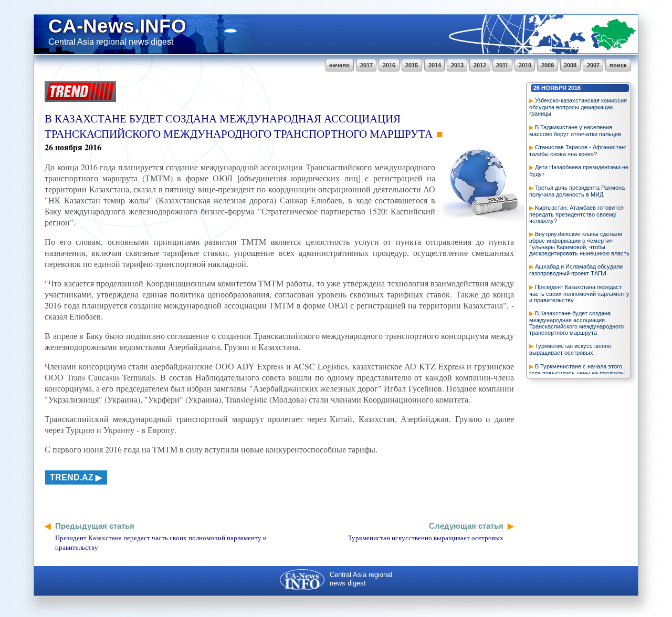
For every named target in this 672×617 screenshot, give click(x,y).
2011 (502, 65)
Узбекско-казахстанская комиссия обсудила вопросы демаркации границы (578, 107)
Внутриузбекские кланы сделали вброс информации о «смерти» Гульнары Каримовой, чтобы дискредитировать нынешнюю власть (579, 243)
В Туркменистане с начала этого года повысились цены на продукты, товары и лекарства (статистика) (577, 373)
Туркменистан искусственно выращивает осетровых (570, 349)
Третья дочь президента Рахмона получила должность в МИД (577, 191)
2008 (570, 65)
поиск (618, 65)
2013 (457, 65)
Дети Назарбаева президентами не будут (578, 170)
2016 (389, 65)
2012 (480, 65)
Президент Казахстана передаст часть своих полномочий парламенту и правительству (579, 293)
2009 (547, 65)
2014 (434, 65)
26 (536, 88)
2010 (525, 65)
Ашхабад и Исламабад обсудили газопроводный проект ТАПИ (576, 269)
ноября (553, 88)
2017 (366, 65)
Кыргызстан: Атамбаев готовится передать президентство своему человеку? (576, 214)
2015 (411, 65)
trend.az (71, 477)
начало (339, 65)
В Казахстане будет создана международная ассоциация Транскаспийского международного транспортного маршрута (576, 323)
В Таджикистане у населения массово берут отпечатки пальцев (575, 130)
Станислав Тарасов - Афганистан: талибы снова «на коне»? (577, 150)
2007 (593, 65)
